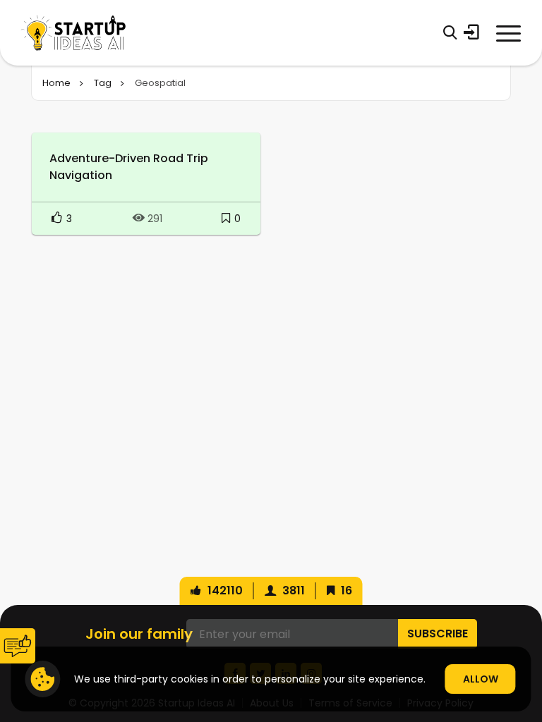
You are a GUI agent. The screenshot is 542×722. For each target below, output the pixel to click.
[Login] (471, 32)
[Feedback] (17, 645)
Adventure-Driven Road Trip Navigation (128, 166)
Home (56, 83)
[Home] (73, 32)
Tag (103, 83)
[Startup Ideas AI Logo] (524, 642)
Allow (480, 679)
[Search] (450, 32)
